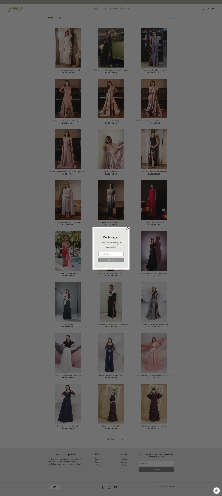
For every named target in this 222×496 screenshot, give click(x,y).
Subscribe (111, 260)
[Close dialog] (127, 229)
